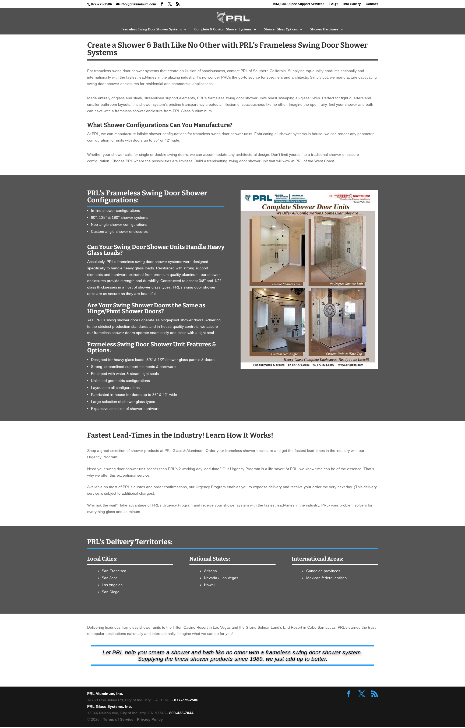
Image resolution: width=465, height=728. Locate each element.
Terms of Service (118, 719)
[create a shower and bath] (309, 367)
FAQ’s (334, 4)
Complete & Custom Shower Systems (223, 29)
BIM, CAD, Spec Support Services (299, 4)
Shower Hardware (324, 29)
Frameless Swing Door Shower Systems (151, 29)
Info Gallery (352, 4)
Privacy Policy (150, 719)
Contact (372, 4)
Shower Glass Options (281, 29)
